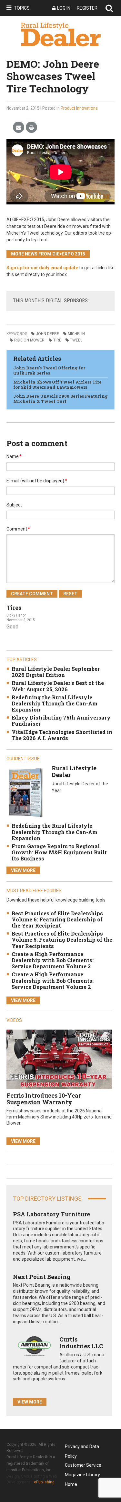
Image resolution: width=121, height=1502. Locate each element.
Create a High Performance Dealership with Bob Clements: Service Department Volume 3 (53, 960)
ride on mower (29, 340)
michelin (76, 334)
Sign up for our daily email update (42, 267)
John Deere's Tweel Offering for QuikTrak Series (49, 370)
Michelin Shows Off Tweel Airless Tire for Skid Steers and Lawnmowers (57, 384)
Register (87, 8)
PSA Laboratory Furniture (51, 1214)
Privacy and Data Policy (82, 1447)
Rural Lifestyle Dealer (74, 771)
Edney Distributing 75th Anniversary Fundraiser (61, 720)
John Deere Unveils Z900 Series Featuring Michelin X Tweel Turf (60, 398)
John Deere (47, 334)
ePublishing (44, 1482)
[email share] (18, 128)
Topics (22, 8)
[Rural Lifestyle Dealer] (25, 792)
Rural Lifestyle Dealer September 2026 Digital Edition (56, 671)
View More (23, 870)
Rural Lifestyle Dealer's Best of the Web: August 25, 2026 (58, 685)
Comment (18, 528)
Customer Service (83, 1465)
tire (57, 340)
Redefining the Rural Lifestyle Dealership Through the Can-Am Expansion (54, 703)
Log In (63, 8)
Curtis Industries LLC (81, 1342)
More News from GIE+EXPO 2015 (48, 253)
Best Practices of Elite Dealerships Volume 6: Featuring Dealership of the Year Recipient (57, 919)
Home (71, 1484)
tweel (76, 340)
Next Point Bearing (41, 1277)
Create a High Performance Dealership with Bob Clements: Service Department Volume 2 (53, 980)
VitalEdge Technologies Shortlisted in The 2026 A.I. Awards (62, 735)
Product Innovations (79, 108)
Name (14, 456)
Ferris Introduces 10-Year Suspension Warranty (43, 1099)
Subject (14, 504)
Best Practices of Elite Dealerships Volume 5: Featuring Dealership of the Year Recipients (62, 939)
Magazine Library (82, 1474)
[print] (31, 128)
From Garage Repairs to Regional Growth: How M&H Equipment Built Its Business (59, 852)
